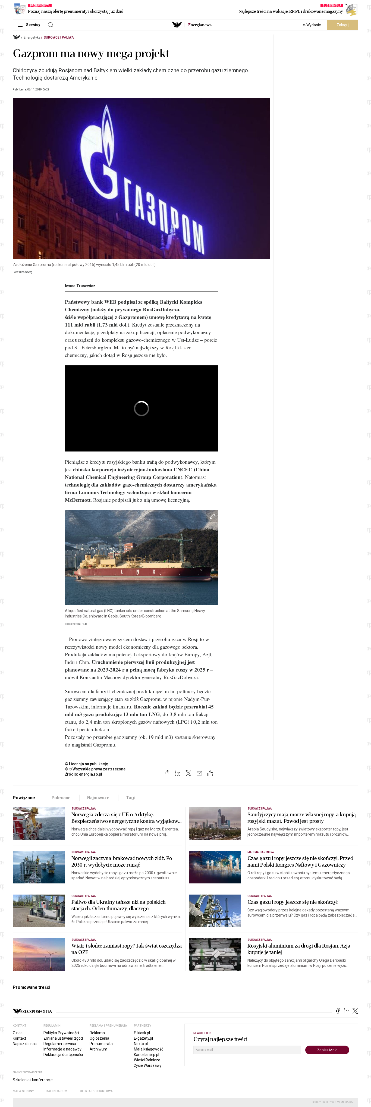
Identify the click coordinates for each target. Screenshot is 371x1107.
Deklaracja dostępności (63, 1054)
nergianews (200, 25)
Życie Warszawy (148, 1065)
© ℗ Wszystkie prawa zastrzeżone (95, 769)
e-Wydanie (312, 25)
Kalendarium (56, 1091)
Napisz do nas (25, 1044)
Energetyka (32, 37)
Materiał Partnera (260, 852)
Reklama (97, 1033)
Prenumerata (101, 1044)
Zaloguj (343, 25)
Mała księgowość (148, 1049)
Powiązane (24, 797)
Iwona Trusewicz (80, 286)
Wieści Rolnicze (147, 1060)
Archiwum (98, 1049)
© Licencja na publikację (86, 764)
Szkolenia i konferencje (33, 1080)
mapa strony (23, 1091)
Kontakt (19, 1038)
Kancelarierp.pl (146, 1054)
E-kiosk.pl (142, 1033)
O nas (18, 1033)
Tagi (130, 797)
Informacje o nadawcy (62, 1049)
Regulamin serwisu (59, 1044)
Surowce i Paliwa (59, 37)
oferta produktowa (96, 1091)
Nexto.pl (141, 1044)
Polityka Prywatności (61, 1033)
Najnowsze (98, 797)
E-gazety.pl (143, 1038)
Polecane (61, 797)
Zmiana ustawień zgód (63, 1038)
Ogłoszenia (99, 1038)
